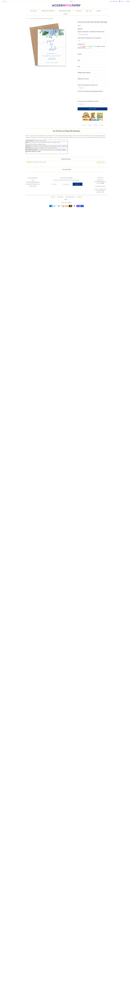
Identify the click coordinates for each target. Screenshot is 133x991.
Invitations (79, 11)
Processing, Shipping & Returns (32, 182)
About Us (53, 197)
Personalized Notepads (65, 11)
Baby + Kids (89, 11)
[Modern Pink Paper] (66, 6)
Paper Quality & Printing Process (33, 184)
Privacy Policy (60, 197)
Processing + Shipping (61, 149)
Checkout (127, 1)
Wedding (99, 11)
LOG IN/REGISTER (113, 1)
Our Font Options (32, 186)
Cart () (122, 1)
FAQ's (33, 180)
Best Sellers (33, 11)
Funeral (65, 14)
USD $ (71, 1)
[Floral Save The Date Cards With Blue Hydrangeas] (51, 46)
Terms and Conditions (70, 197)
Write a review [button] (101, 162)
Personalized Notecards (48, 11)
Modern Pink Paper (67, 202)
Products (31, 18)
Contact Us (79, 197)
